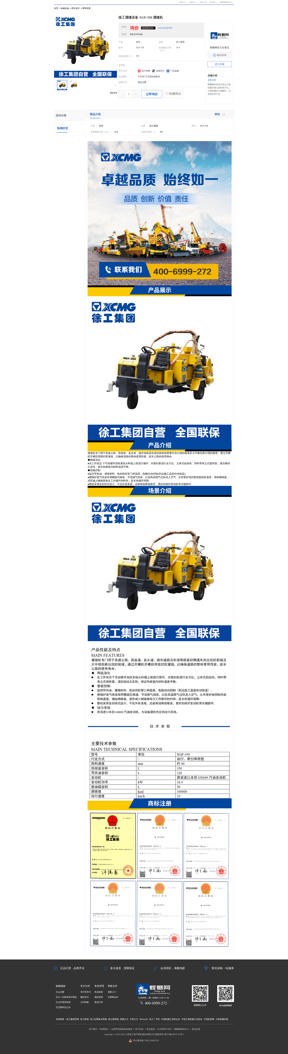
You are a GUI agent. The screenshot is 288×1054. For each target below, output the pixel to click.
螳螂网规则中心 (181, 1029)
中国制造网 (209, 1019)
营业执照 (150, 1029)
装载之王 (124, 1019)
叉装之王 (134, 1019)
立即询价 (152, 94)
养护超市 (76, 8)
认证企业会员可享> (165, 28)
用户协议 (139, 1029)
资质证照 (212, 80)
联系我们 (104, 1029)
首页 (56, 8)
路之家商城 (113, 1019)
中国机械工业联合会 (170, 1019)
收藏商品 (174, 93)
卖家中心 (192, 2)
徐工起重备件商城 (98, 1019)
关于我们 (93, 1029)
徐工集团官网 (72, 1019)
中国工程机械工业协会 (191, 1019)
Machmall (144, 1019)
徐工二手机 (154, 1019)
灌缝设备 (86, 8)
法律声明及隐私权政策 (121, 1029)
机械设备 (66, 8)
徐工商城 (84, 1019)
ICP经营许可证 (164, 1029)
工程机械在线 (222, 1019)
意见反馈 (196, 1029)
